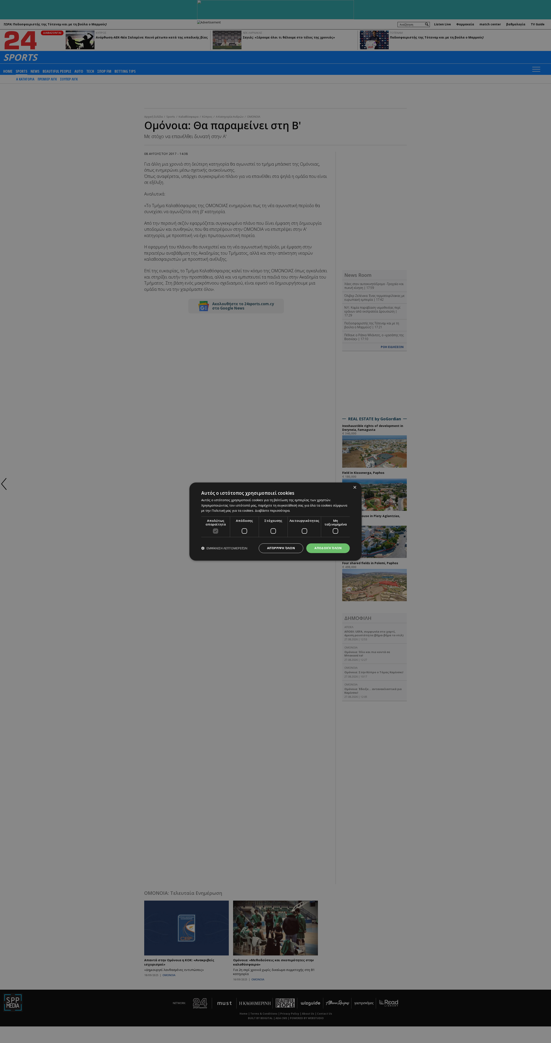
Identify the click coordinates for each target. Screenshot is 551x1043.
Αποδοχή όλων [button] (328, 548)
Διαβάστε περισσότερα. (272, 510)
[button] (224, 548)
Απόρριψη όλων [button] (281, 548)
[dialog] (275, 521)
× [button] (354, 487)
